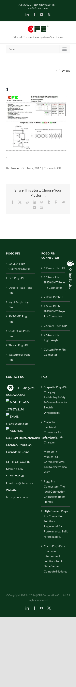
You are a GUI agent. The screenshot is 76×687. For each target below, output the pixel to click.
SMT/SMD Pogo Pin (18, 319)
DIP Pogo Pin (17, 278)
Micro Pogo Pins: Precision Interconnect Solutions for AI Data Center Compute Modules (55, 558)
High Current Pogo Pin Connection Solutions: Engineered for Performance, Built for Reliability (56, 523)
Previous (64, 70)
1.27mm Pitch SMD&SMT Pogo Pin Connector (54, 282)
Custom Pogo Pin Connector (55, 352)
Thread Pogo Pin (19, 345)
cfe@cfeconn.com (38, 8)
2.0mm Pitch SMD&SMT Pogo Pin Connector (54, 311)
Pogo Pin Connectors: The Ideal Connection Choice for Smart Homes (54, 492)
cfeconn (14, 168)
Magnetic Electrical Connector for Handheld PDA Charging (53, 432)
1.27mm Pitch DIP (55, 268)
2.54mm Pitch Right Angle (52, 337)
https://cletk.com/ (17, 497)
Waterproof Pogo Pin (19, 357)
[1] (36, 97)
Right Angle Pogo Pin (19, 304)
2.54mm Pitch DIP (55, 326)
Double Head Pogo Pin (20, 290)
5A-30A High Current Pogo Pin (20, 266)
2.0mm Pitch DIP (54, 297)
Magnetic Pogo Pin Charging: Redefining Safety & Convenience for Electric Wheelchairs (55, 399)
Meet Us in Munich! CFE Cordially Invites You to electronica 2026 (55, 462)
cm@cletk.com (24, 483)
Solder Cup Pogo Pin (19, 333)
